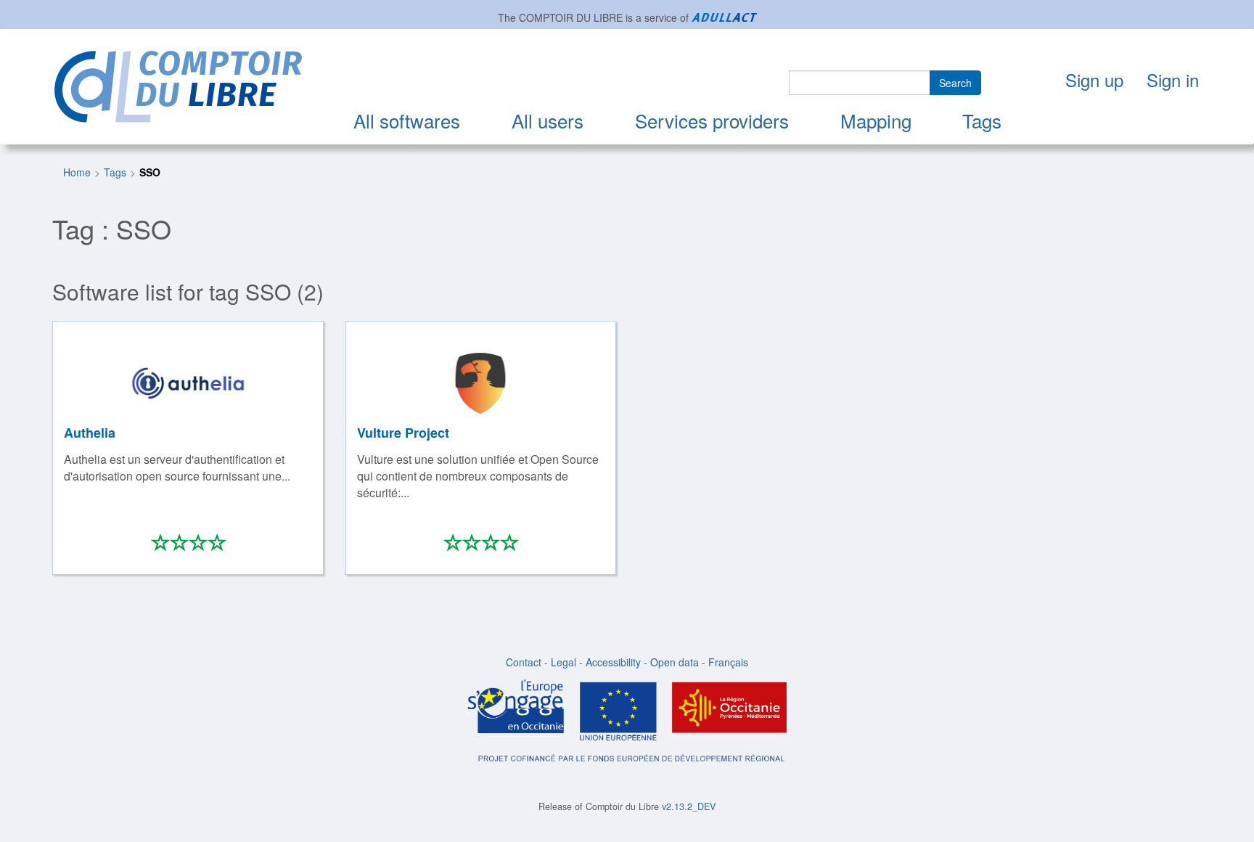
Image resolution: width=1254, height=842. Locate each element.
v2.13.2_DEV (689, 806)
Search (955, 82)
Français (728, 662)
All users (547, 120)
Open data (674, 662)
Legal (563, 662)
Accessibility (613, 662)
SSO (149, 172)
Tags (981, 120)
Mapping (875, 120)
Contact (523, 662)
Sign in (1173, 79)
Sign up (1094, 79)
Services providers (712, 120)
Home (77, 172)
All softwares (406, 120)
